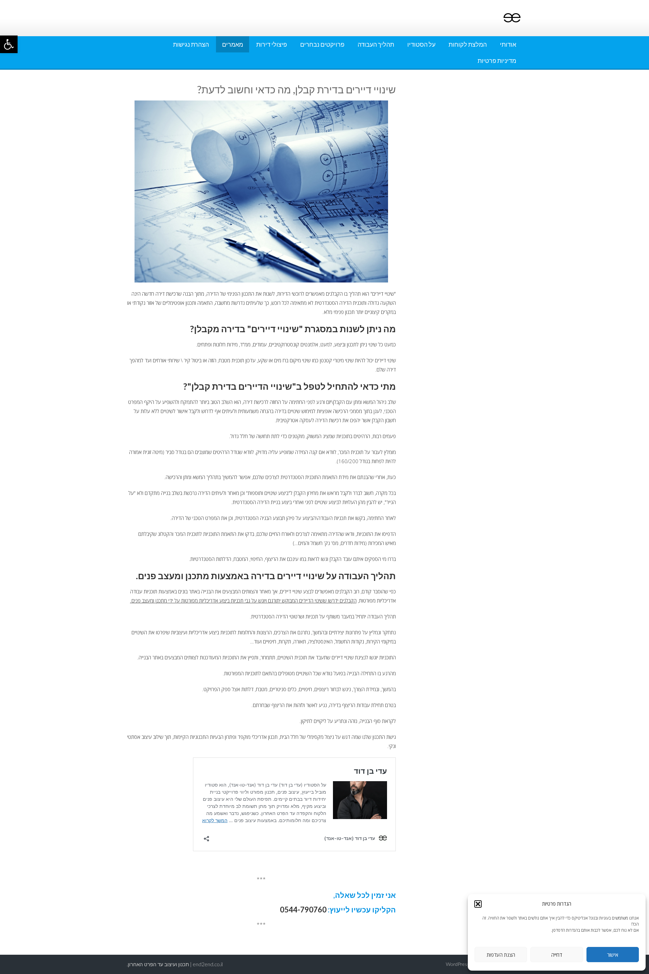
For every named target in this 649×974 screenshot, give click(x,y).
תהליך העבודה (376, 44)
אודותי (508, 44)
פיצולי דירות (271, 44)
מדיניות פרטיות (497, 60)
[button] (9, 44)
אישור (612, 954)
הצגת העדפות (501, 954)
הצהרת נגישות (191, 44)
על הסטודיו (421, 44)
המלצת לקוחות (468, 44)
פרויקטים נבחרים (322, 44)
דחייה (556, 954)
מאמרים (232, 44)
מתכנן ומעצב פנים (149, 600)
